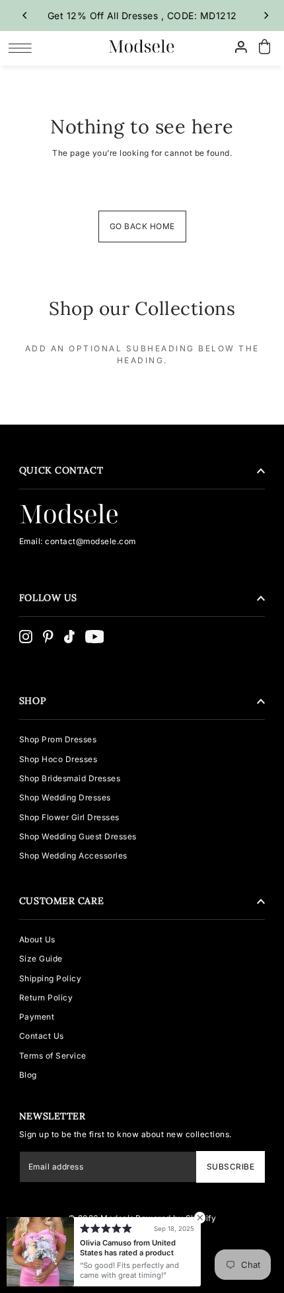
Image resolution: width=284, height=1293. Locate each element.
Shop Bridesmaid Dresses (70, 778)
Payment (37, 1017)
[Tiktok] (69, 636)
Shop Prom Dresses (58, 739)
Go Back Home (142, 226)
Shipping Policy (50, 978)
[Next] (265, 15)
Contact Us (41, 1036)
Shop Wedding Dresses (65, 797)
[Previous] (25, 15)
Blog (28, 1075)
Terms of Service (53, 1056)
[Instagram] (25, 636)
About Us (37, 939)
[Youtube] (94, 636)
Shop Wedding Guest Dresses (78, 836)
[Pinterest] (48, 636)
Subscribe (230, 1166)
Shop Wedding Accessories (73, 855)
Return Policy (46, 997)
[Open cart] (264, 47)
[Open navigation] (23, 47)
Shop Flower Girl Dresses (69, 817)
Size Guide (41, 958)
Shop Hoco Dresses (58, 759)
